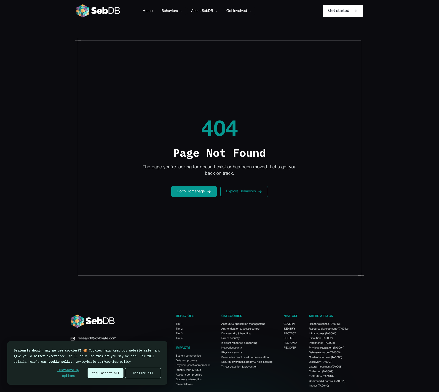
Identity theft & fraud (188, 370)
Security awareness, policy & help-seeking (247, 362)
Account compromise (189, 374)
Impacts (183, 347)
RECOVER (290, 347)
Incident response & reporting (239, 343)
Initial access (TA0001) (322, 333)
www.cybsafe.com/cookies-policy (103, 362)
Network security (231, 347)
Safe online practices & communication (245, 357)
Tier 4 (179, 338)
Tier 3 (179, 333)
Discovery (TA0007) (320, 362)
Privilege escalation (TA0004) (326, 347)
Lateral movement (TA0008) (325, 366)
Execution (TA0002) (321, 338)
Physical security (231, 352)
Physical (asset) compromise (193, 365)
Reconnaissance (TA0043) (324, 324)
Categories (231, 316)
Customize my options (68, 373)
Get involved (236, 11)
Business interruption (189, 379)
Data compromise (186, 360)
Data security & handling (236, 333)
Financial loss (184, 384)
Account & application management (243, 324)
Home (148, 11)
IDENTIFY (289, 329)
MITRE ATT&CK (321, 316)
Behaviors (169, 11)
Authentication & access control (240, 329)
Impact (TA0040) (319, 385)
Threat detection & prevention (239, 366)
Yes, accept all (105, 373)
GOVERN (289, 324)
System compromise (188, 355)
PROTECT (290, 333)
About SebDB (202, 11)
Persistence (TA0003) (322, 343)
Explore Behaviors (241, 191)
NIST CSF (291, 316)
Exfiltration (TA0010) (321, 376)
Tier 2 (179, 329)
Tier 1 (179, 324)
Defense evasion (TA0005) (324, 352)
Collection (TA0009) (321, 371)
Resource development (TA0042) (328, 329)
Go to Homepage (191, 191)
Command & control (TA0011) (327, 381)
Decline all (143, 373)
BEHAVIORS (185, 316)
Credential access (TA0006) (325, 357)
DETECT (289, 338)
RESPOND (290, 343)
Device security (230, 338)
